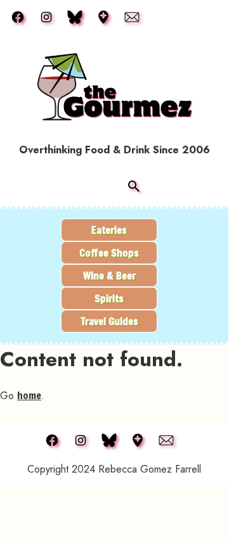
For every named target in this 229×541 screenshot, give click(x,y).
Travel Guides (109, 321)
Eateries (109, 229)
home (29, 395)
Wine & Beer (109, 275)
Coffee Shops (109, 252)
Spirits (109, 298)
